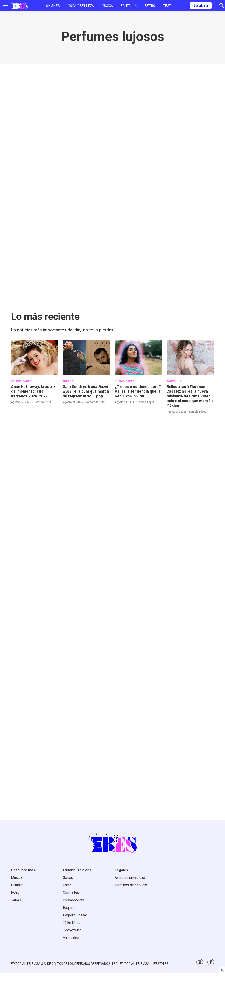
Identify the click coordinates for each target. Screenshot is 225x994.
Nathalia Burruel (95, 402)
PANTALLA (174, 381)
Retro (150, 5)
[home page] (19, 5)
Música (107, 5)
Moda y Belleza (81, 5)
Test (167, 5)
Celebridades (21, 381)
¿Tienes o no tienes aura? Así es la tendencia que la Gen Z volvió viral (138, 391)
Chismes (53, 5)
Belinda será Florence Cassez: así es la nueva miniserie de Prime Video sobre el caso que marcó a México (190, 396)
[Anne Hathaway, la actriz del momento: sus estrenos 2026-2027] (34, 357)
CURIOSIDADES (124, 381)
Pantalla (129, 5)
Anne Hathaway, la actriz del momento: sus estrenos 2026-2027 (33, 391)
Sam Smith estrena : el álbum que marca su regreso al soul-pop (86, 391)
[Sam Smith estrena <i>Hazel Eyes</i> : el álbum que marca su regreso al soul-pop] (86, 357)
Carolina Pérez (42, 402)
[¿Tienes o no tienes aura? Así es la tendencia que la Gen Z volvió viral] (138, 357)
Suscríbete (200, 5)
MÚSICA (68, 381)
